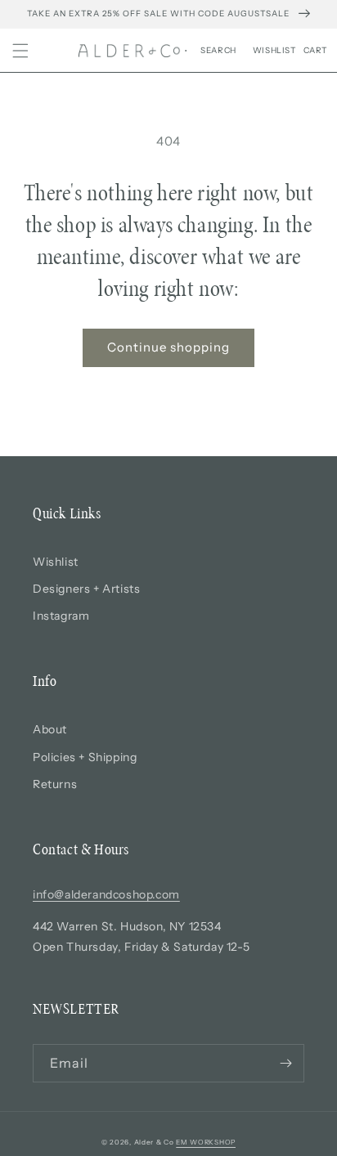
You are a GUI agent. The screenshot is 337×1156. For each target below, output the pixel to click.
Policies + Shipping (85, 757)
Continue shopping (168, 347)
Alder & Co (154, 1142)
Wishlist (56, 561)
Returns (55, 784)
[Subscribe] (285, 1063)
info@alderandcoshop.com (106, 894)
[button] (20, 51)
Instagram (61, 615)
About (50, 729)
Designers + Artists (86, 588)
